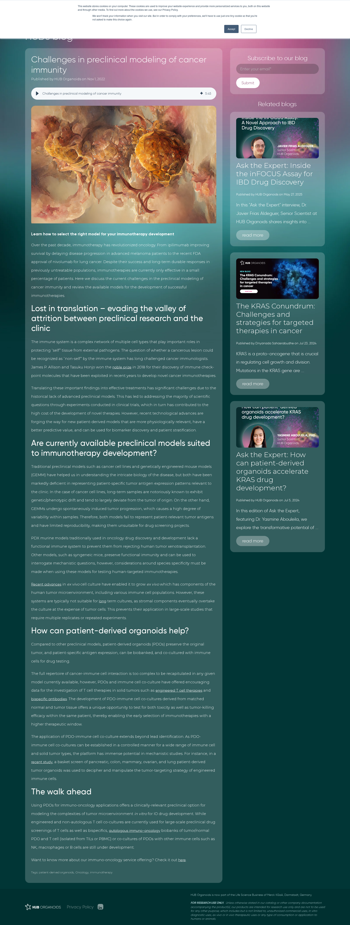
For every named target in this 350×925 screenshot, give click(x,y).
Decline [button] (248, 29)
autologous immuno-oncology (134, 830)
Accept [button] (231, 29)
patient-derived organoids (56, 872)
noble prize (121, 367)
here (182, 860)
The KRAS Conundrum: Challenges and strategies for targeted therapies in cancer (275, 318)
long (102, 601)
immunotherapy (101, 872)
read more (252, 235)
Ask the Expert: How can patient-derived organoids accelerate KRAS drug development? (272, 471)
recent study (41, 762)
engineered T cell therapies (179, 690)
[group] (123, 93)
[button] (37, 94)
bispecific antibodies (49, 699)
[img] (201, 93)
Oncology (82, 872)
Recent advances (46, 584)
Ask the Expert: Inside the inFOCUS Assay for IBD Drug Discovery (274, 173)
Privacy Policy (80, 906)
